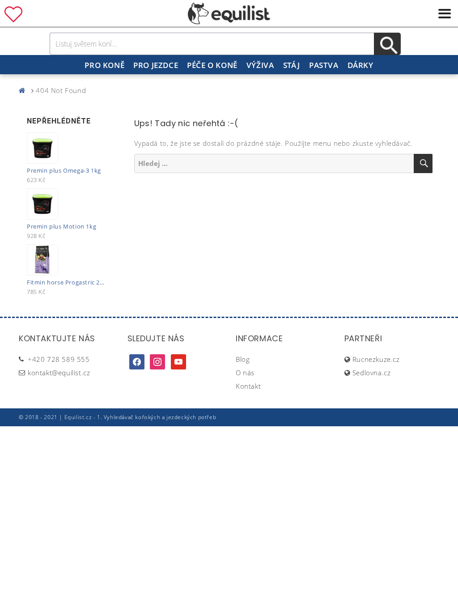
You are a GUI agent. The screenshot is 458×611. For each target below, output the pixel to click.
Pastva (324, 65)
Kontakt (248, 386)
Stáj (291, 65)
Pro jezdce (155, 65)
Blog (243, 359)
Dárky (360, 65)
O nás (245, 372)
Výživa (260, 65)
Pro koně (104, 65)
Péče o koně (212, 65)
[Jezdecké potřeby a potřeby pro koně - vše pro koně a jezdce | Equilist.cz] (24, 90)
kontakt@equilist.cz (59, 372)
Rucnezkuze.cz (376, 359)
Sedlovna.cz (371, 372)
